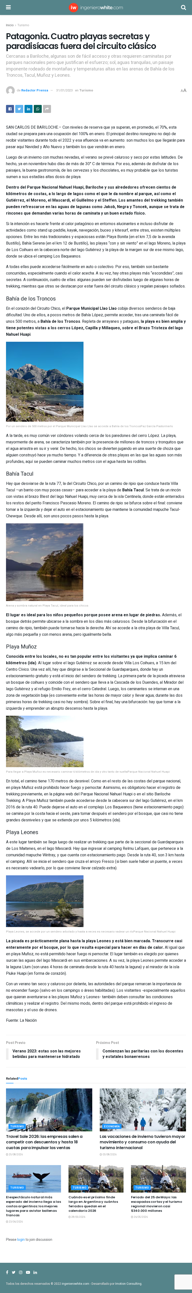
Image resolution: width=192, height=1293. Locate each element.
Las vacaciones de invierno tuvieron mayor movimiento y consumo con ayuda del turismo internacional (142, 1142)
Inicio (10, 25)
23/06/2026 (15, 1222)
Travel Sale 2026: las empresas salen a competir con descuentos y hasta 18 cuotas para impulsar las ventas (44, 1142)
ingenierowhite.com (75, 1284)
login (21, 1239)
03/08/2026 (109, 1154)
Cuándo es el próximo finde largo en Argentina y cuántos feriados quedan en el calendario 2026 (93, 1204)
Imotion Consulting (128, 1284)
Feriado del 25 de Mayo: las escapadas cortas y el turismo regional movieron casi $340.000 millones (156, 1204)
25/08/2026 (15, 1154)
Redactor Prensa (34, 90)
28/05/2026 (78, 1217)
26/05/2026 (140, 1217)
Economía (112, 1126)
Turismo (23, 25)
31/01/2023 (64, 90)
